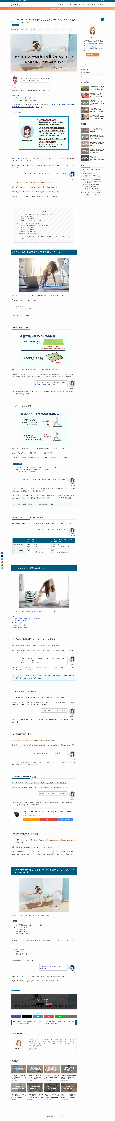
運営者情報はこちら (92, 54)
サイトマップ (50, 1116)
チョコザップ (86, 69)
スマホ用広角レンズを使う (21, 627)
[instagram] (33, 1049)
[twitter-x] (30, 1049)
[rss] (101, 1)
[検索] (103, 1)
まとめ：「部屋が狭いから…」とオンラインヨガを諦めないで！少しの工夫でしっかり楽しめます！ (93, 194)
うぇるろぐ (15, 4)
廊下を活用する (18, 623)
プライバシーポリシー (60, 1116)
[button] (16, 1016)
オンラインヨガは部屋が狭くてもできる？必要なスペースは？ (36, 214)
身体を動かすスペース (27, 216)
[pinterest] (35, 1049)
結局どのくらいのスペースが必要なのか (32, 220)
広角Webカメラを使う (20, 625)
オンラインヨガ (16, 158)
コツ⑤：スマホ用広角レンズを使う (31, 233)
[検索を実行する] (102, 19)
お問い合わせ (69, 1116)
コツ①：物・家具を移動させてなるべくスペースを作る (36, 225)
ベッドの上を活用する (20, 620)
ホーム (43, 1116)
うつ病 (84, 76)
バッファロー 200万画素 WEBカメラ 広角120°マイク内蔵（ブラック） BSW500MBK (47, 811)
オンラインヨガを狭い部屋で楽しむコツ (30, 223)
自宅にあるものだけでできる (43, 384)
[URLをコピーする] (71, 1016)
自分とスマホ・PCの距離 (28, 218)
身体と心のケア (15, 25)
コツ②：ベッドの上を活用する (29, 227)
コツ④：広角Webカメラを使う (30, 231)
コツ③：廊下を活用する (28, 229)
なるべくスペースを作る (27, 618)
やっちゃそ (18, 1048)
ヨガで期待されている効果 (47, 966)
